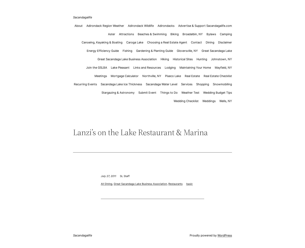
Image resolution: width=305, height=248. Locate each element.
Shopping (202, 84)
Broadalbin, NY (193, 34)
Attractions (126, 34)
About (79, 25)
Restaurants (175, 183)
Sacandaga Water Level (161, 84)
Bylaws (211, 34)
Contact (196, 42)
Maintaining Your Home (195, 67)
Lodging (170, 67)
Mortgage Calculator (125, 76)
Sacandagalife (82, 17)
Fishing (127, 50)
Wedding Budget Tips (217, 92)
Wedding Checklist (186, 101)
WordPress (224, 235)
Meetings (101, 76)
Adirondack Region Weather (105, 25)
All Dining (106, 183)
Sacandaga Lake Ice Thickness (121, 84)
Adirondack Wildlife (141, 25)
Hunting (202, 59)
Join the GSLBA (96, 67)
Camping (226, 34)
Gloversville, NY (187, 50)
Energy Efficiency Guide (103, 50)
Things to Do (169, 92)
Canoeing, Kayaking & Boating (102, 42)
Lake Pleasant (120, 67)
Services (186, 84)
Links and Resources (147, 67)
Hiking (165, 59)
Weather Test (190, 92)
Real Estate (192, 76)
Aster (111, 34)
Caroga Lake (134, 42)
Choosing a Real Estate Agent (167, 42)
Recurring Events (85, 84)
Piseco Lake (173, 76)
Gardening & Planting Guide (154, 50)
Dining (210, 42)
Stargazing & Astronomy (118, 92)
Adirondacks (166, 25)
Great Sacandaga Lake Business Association (127, 59)
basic (189, 183)
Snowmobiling (222, 84)
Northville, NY (151, 76)
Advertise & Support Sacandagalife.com (205, 25)
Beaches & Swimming (152, 34)
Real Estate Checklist (218, 76)
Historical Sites (183, 59)
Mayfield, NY (223, 67)
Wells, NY (225, 101)
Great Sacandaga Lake (217, 50)
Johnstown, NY (221, 59)
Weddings (209, 101)
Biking (174, 34)
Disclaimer (225, 42)
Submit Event (147, 92)
